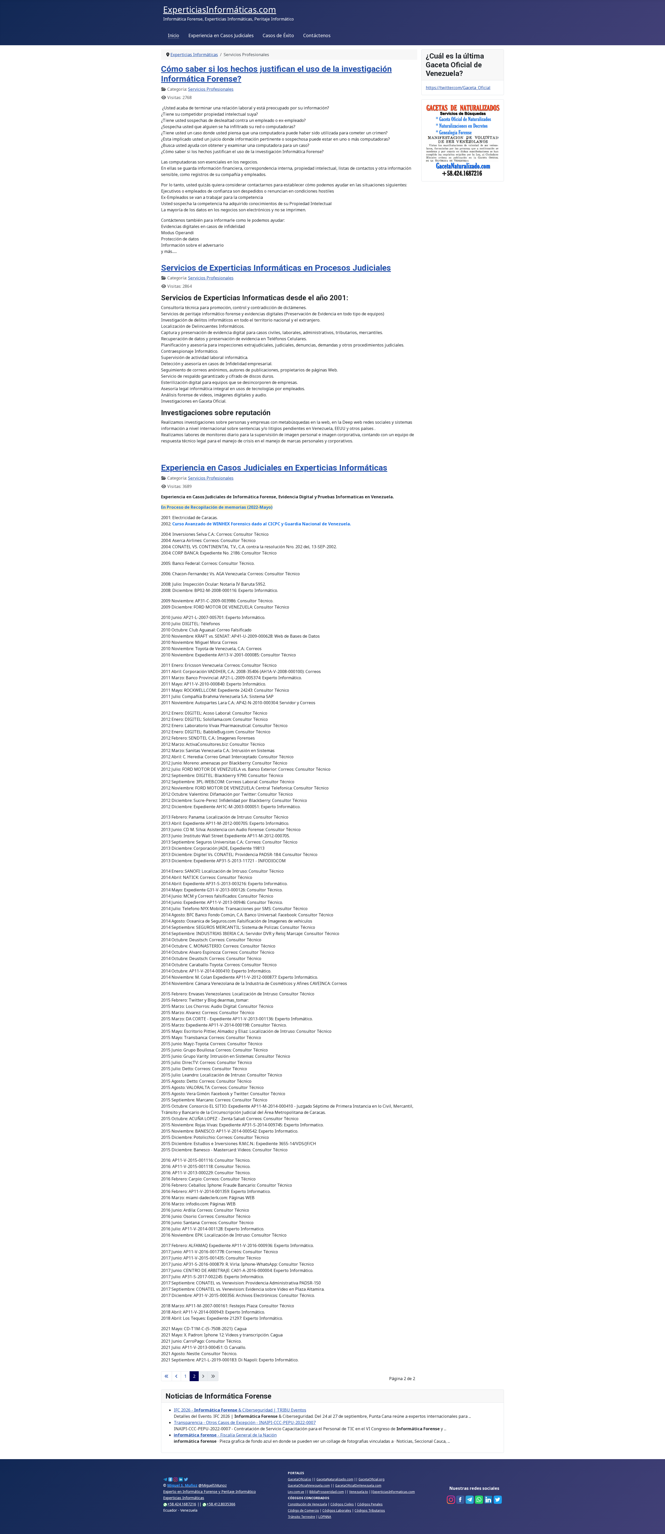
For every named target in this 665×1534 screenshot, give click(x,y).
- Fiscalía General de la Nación (225, 1435)
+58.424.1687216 (181, 1504)
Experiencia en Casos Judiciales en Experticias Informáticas (274, 468)
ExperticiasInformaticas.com (394, 1492)
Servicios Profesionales (211, 89)
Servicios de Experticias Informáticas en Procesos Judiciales (276, 268)
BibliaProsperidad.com (326, 1492)
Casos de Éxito (278, 35)
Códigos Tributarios (370, 1510)
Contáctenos (316, 35)
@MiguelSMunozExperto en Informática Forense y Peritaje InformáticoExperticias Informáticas (209, 1491)
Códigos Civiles (342, 1504)
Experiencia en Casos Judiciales (221, 35)
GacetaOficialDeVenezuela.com (358, 1485)
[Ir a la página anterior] (176, 1376)
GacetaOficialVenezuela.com (309, 1485)
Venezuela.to (358, 1492)
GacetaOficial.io (299, 1479)
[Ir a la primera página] (166, 1376)
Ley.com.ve (296, 1492)
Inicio (173, 35)
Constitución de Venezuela (307, 1504)
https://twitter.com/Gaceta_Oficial (458, 87)
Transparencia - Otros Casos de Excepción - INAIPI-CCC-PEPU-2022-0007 (245, 1422)
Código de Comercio (303, 1510)
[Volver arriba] (656, 1524)
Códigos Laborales (336, 1510)
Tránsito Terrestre (301, 1517)
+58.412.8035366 (221, 1504)
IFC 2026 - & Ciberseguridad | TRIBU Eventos (240, 1410)
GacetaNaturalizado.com (334, 1479)
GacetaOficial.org (371, 1479)
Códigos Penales (370, 1504)
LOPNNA (324, 1517)
